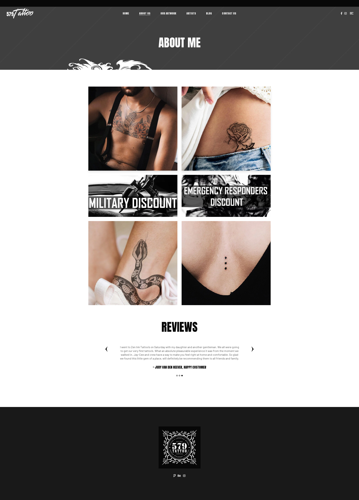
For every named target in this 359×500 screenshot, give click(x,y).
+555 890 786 (193, 398)
